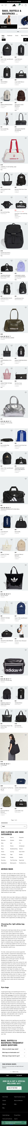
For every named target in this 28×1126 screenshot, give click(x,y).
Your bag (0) (19, 1075)
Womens (3, 840)
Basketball (4, 863)
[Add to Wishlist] (11, 44)
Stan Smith (21, 851)
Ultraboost (21, 846)
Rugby (11, 857)
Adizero (21, 848)
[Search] (22, 5)
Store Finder (5, 1096)
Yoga (11, 854)
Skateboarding (13, 848)
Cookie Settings (5, 1115)
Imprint (16, 1118)
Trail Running (13, 860)
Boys (2, 848)
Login (7, 1075)
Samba (20, 854)
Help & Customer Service (19, 1096)
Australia (16, 1124)
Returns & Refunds (18, 1100)
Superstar (21, 860)
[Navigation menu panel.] (2, 5)
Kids (2, 843)
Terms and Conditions (7, 1118)
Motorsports (13, 863)
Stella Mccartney (21, 840)
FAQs (15, 1104)
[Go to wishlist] (5, 5)
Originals (21, 837)
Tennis (11, 846)
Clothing (3, 854)
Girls (2, 846)
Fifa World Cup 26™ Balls (22, 863)
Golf (11, 843)
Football (3, 857)
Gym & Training (12, 837)
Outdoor (12, 840)
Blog (3, 1107)
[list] (14, 35)
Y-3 (20, 843)
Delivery (4, 1104)
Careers (4, 1100)
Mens (2, 837)
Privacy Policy (17, 1115)
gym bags (10, 995)
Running (3, 860)
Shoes (2, 851)
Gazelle (21, 857)
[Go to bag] (25, 5)
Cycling (12, 851)
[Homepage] (14, 5)
